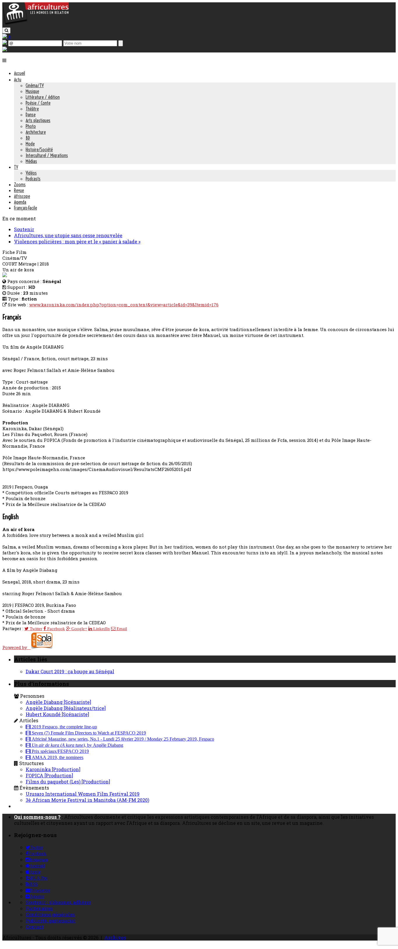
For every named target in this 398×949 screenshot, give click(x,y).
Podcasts (33, 179)
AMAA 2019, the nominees (57, 757)
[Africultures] (35, 24)
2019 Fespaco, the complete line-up (64, 727)
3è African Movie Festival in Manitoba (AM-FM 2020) (87, 800)
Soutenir (24, 229)
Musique (32, 91)
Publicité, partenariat (50, 921)
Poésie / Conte (38, 103)
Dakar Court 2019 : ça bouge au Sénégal (70, 671)
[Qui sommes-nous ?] (4, 49)
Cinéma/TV (35, 85)
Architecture (36, 132)
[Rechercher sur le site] (6, 30)
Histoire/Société (39, 149)
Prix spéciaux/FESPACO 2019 (60, 751)
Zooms (20, 184)
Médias (31, 161)
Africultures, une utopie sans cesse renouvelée (68, 235)
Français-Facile (25, 208)
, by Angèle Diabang (77, 745)
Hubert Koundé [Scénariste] (57, 714)
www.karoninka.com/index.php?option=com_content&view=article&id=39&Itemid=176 (124, 304)
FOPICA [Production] (49, 775)
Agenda (20, 202)
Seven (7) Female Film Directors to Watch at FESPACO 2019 (88, 733)
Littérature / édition (43, 97)
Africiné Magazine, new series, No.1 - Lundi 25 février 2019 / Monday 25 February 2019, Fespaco (122, 739)
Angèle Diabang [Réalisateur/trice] (66, 708)
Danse (31, 114)
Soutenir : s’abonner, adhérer (58, 902)
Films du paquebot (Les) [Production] (68, 781)
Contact (35, 927)
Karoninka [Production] (53, 769)
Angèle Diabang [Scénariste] (58, 702)
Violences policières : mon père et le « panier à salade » (77, 241)
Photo (31, 126)
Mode (30, 144)
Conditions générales (50, 914)
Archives (115, 937)
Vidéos (31, 173)
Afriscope (22, 196)
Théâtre (32, 109)
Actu (17, 79)
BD (28, 138)
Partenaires (39, 908)
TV (16, 167)
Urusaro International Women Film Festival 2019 (83, 794)
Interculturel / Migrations (47, 155)
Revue (19, 190)
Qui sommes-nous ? (37, 817)
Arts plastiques (38, 120)
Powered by (16, 647)
